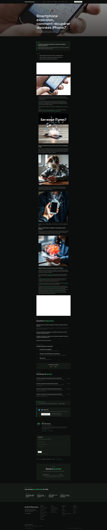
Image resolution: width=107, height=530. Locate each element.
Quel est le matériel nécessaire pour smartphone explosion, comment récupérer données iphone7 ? (51, 332)
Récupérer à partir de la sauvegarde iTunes (48, 109)
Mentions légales (75, 507)
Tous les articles (42, 516)
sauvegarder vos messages (51, 274)
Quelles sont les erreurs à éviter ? (43, 340)
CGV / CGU (74, 510)
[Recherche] (73, 2)
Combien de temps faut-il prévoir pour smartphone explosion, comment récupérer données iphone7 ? (52, 337)
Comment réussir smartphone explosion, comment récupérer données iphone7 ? (51, 325)
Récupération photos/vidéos (43, 507)
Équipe (63, 509)
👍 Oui (51, 366)
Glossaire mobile (53, 510)
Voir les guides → (46, 414)
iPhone (57, 96)
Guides (52, 1)
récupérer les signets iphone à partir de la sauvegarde (53, 289)
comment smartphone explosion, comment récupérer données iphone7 (47, 403)
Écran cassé (41, 510)
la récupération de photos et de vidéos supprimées (51, 287)
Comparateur (55, 1)
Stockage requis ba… (78, 1)
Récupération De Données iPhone (45, 278)
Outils (59, 1)
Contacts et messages (43, 509)
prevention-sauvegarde (62, 403)
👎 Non (56, 366)
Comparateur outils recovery (54, 509)
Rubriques (44, 1)
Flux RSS (74, 513)
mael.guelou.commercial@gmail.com (66, 513)
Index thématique (42, 519)
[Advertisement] (53, 68)
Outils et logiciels (42, 513)
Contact (66, 1)
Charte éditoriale (64, 510)
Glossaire (62, 1)
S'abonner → (61, 474)
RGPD (74, 509)
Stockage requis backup (54, 507)
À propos (63, 507)
